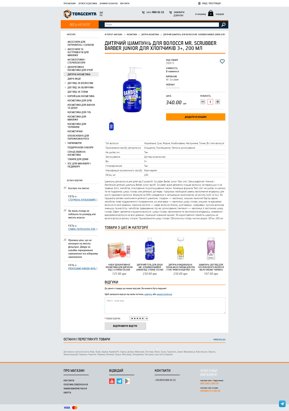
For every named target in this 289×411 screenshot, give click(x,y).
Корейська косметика (81, 96)
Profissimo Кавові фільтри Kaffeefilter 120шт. (83, 268)
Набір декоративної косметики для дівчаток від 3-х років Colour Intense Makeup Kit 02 (119, 267)
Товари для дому (78, 159)
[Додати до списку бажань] (222, 61)
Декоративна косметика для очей (80, 68)
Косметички (75, 131)
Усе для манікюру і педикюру (79, 165)
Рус (101, 15)
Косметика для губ (79, 112)
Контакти (124, 3)
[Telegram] (119, 381)
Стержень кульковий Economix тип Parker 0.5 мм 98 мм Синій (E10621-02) (83, 199)
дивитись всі (219, 339)
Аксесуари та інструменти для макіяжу (78, 52)
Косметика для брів (80, 100)
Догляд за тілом (78, 91)
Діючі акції (74, 78)
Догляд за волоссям (80, 83)
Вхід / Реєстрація (211, 3)
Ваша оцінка (113, 318)
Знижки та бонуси (109, 3)
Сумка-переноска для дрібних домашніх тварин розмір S (83, 229)
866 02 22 (155, 12)
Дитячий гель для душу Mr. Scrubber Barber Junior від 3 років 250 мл (149, 267)
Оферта (67, 392)
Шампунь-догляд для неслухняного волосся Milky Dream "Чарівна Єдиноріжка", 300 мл (211, 267)
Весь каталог (80, 24)
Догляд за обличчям (80, 87)
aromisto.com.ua (210, 390)
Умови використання (75, 388)
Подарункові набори (80, 147)
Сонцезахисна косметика (76, 153)
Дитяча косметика (79, 74)
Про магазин (70, 3)
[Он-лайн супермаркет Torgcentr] (80, 14)
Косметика (132, 34)
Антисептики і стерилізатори (76, 61)
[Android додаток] (127, 381)
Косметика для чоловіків (77, 125)
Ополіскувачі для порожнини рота (78, 137)
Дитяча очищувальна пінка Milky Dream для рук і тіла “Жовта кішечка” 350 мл (180, 267)
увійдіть (148, 294)
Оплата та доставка (87, 3)
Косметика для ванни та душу (81, 106)
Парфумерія (75, 143)
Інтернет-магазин (113, 34)
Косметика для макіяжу (77, 118)
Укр (101, 12)
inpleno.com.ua (209, 383)
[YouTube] (112, 381)
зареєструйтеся (164, 294)
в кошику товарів (209, 14)
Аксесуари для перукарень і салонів (81, 43)
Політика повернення (76, 384)
